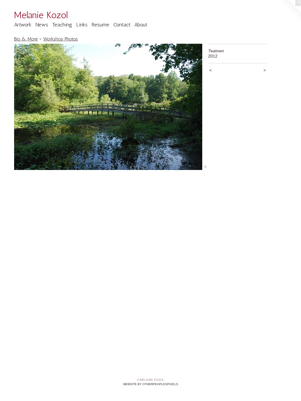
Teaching (62, 24)
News (42, 24)
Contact (122, 24)
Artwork (22, 24)
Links (82, 24)
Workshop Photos (60, 39)
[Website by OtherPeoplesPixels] (289, 11)
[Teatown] (108, 107)
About (140, 24)
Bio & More (26, 39)
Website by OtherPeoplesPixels (150, 384)
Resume (100, 24)
